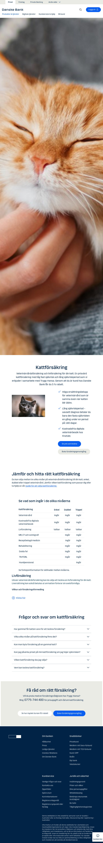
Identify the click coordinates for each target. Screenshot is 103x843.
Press (44, 745)
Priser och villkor (76, 785)
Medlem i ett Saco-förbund (81, 745)
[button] (10, 14)
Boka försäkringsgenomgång (74, 451)
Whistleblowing (76, 793)
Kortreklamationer (49, 797)
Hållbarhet (46, 742)
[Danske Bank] (13, 9)
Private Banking (36, 2)
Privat (10, 2)
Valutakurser (75, 764)
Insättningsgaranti (77, 782)
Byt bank (73, 760)
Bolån (72, 757)
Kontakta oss (47, 785)
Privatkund (74, 742)
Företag (22, 2)
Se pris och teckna (69, 444)
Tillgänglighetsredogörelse (81, 807)
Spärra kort (47, 793)
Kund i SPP (74, 753)
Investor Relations (49, 753)
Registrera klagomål (50, 800)
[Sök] (80, 9)
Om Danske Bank (49, 757)
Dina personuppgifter (78, 789)
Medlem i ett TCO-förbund (80, 749)
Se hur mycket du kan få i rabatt (35, 713)
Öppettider (46, 789)
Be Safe (73, 803)
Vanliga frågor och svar (51, 782)
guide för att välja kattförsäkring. (41, 486)
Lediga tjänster (48, 749)
